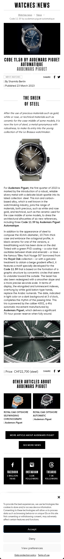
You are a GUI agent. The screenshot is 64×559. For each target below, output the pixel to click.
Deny (32, 538)
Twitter (59, 77)
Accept (32, 529)
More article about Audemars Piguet (32, 435)
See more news (32, 444)
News (39, 14)
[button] (59, 497)
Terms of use (43, 554)
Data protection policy (25, 554)
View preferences (32, 548)
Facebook (54, 77)
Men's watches (13, 77)
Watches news (25, 14)
